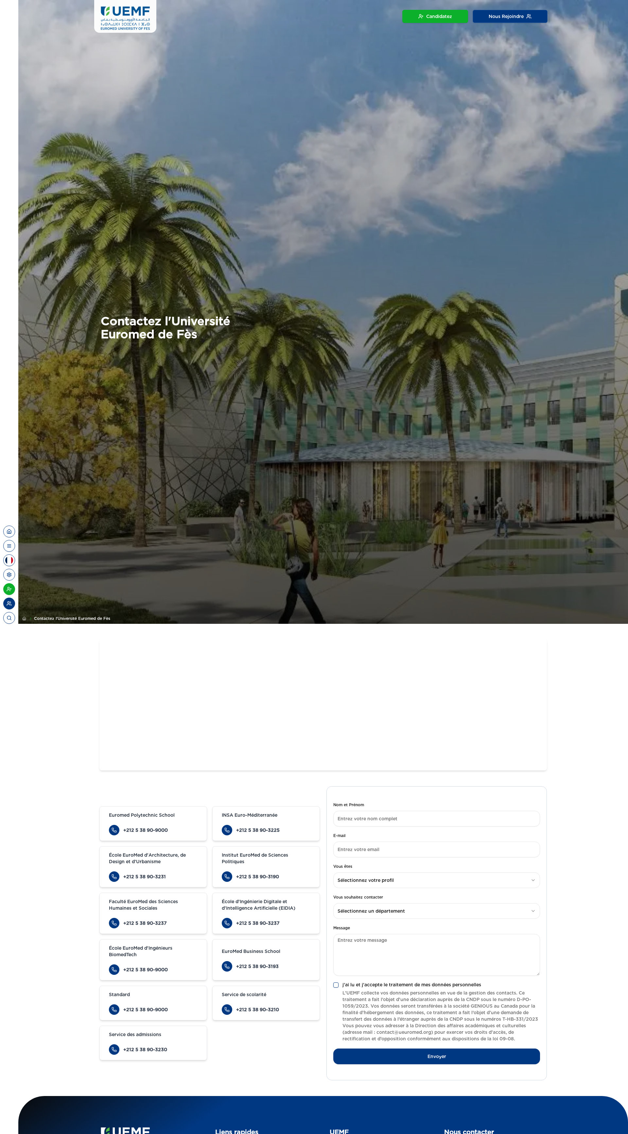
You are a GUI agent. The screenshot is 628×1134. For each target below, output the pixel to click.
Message (341, 927)
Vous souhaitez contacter (358, 897)
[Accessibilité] (9, 575)
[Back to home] (9, 531)
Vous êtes (342, 866)
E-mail (339, 835)
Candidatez (439, 16)
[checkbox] (336, 985)
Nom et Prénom (348, 804)
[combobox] (436, 880)
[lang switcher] (9, 546)
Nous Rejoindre (506, 16)
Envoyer (436, 1056)
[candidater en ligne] (9, 589)
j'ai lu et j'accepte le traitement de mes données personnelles (411, 984)
